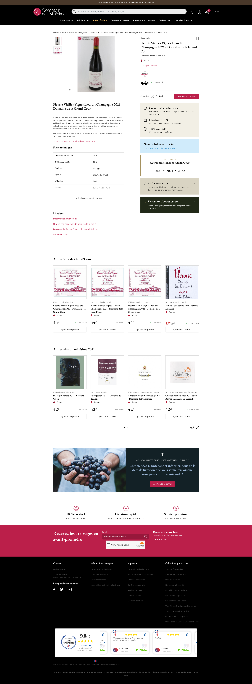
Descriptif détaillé (148, 65)
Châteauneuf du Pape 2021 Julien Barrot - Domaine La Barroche (181, 397)
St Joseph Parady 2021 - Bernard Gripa (68, 397)
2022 (181, 171)
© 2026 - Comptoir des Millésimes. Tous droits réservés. (76, 664)
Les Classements (98, 580)
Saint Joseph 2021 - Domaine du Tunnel (106, 397)
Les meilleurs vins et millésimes (105, 585)
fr (216, 12)
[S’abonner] (145, 536)
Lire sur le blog (160, 539)
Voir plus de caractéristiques (89, 198)
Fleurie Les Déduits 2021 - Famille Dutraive (181, 307)
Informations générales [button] (65, 218)
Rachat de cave (135, 590)
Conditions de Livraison (138, 569)
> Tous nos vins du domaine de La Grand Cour (74, 141)
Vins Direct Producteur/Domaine (180, 606)
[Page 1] (124, 427)
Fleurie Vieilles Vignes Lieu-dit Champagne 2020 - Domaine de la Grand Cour (69, 308)
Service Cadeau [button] (61, 234)
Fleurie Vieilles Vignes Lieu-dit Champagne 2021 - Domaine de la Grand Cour (107, 308)
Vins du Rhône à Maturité (177, 611)
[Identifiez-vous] (199, 12)
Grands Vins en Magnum (176, 616)
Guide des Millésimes (100, 574)
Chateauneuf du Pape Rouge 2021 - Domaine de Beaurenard (144, 397)
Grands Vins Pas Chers (175, 601)
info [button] (153, 2)
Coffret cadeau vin (136, 585)
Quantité (144, 96)
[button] (76, 513)
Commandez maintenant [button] (163, 108)
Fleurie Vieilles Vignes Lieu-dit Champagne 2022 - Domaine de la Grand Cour (144, 308)
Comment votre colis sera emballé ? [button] (160, 148)
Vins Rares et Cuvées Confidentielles (182, 622)
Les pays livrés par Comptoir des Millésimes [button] (75, 229)
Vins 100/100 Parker (174, 569)
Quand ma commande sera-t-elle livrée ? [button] (74, 224)
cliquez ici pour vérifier (148, 661)
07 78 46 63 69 (60, 574)
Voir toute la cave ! (162, 484)
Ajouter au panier (186, 96)
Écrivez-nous (59, 569)
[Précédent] (192, 427)
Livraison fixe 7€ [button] (159, 120)
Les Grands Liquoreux (175, 595)
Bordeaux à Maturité (174, 585)
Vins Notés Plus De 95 (175, 574)
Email (104, 532)
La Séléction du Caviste (176, 590)
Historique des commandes (140, 574)
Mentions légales (108, 664)
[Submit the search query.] (74, 11)
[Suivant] (197, 427)
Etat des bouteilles (136, 580)
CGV (118, 664)
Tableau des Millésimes (101, 569)
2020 (160, 171)
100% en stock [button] (157, 129)
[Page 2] (127, 427)
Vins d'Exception (172, 580)
